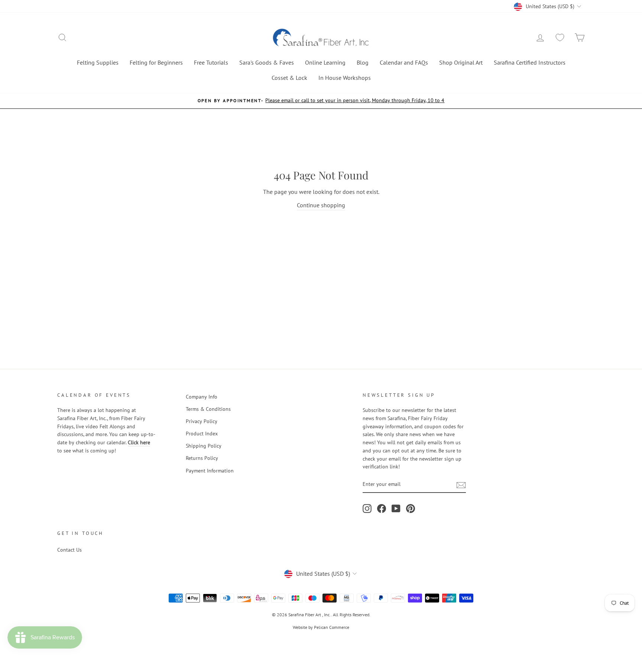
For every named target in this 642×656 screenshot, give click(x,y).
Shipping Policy (203, 445)
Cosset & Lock (289, 77)
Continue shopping (321, 205)
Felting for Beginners (156, 62)
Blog (363, 62)
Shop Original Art (461, 62)
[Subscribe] (461, 485)
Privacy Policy (201, 421)
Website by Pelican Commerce (321, 627)
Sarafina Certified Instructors (529, 62)
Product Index (202, 433)
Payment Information (210, 470)
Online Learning (325, 62)
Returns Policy (202, 458)
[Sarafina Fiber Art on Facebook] (381, 508)
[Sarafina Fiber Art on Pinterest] (410, 508)
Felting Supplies (98, 62)
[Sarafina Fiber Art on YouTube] (396, 508)
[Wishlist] (559, 38)
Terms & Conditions (208, 409)
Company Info (201, 396)
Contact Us (69, 549)
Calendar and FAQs (404, 62)
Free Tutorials (211, 62)
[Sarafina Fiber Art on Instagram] (367, 508)
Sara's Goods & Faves (266, 62)
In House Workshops (344, 77)
